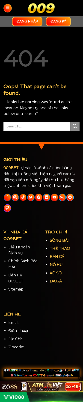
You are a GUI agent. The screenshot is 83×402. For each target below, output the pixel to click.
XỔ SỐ (56, 273)
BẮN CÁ (57, 256)
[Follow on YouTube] (54, 197)
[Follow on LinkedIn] (46, 197)
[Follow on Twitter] (30, 197)
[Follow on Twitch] (7, 208)
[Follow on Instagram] (15, 197)
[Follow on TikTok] (23, 197)
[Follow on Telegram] (70, 197)
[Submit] (75, 126)
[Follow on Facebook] (7, 197)
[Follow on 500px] (62, 197)
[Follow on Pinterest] (38, 197)
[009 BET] (41, 8)
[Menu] (7, 8)
